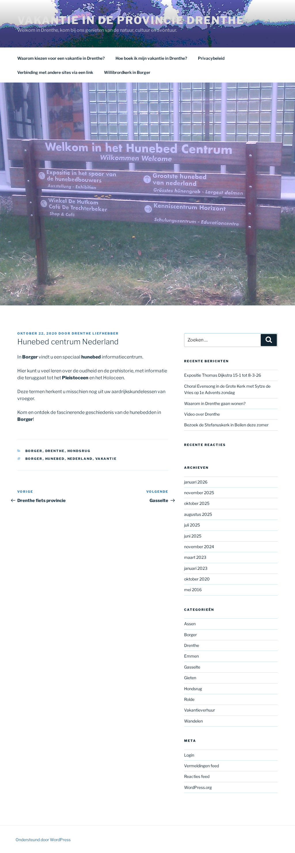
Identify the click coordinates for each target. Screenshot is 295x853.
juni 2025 (192, 535)
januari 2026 (195, 481)
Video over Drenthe (202, 414)
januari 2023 (195, 568)
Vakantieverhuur (199, 710)
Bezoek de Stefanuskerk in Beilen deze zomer (226, 424)
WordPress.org (198, 787)
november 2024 (199, 546)
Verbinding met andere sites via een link (55, 72)
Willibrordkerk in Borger (127, 72)
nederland (80, 459)
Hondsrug (79, 451)
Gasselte (192, 667)
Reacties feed (196, 776)
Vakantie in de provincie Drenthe (130, 20)
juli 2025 (192, 524)
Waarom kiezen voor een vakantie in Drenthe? (61, 58)
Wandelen (193, 720)
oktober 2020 (197, 578)
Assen (190, 623)
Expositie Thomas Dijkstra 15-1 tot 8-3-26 (222, 375)
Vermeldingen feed (201, 765)
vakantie (106, 459)
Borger (34, 451)
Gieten (190, 677)
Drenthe (55, 451)
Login (189, 755)
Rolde (189, 699)
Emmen (191, 656)
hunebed (55, 459)
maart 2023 (195, 557)
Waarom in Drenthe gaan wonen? (214, 403)
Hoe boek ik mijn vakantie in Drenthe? (151, 58)
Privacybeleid (211, 58)
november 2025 (199, 492)
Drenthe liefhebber (95, 333)
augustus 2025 (198, 514)
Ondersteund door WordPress (43, 839)
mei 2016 (193, 589)
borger (34, 459)
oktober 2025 (196, 503)
